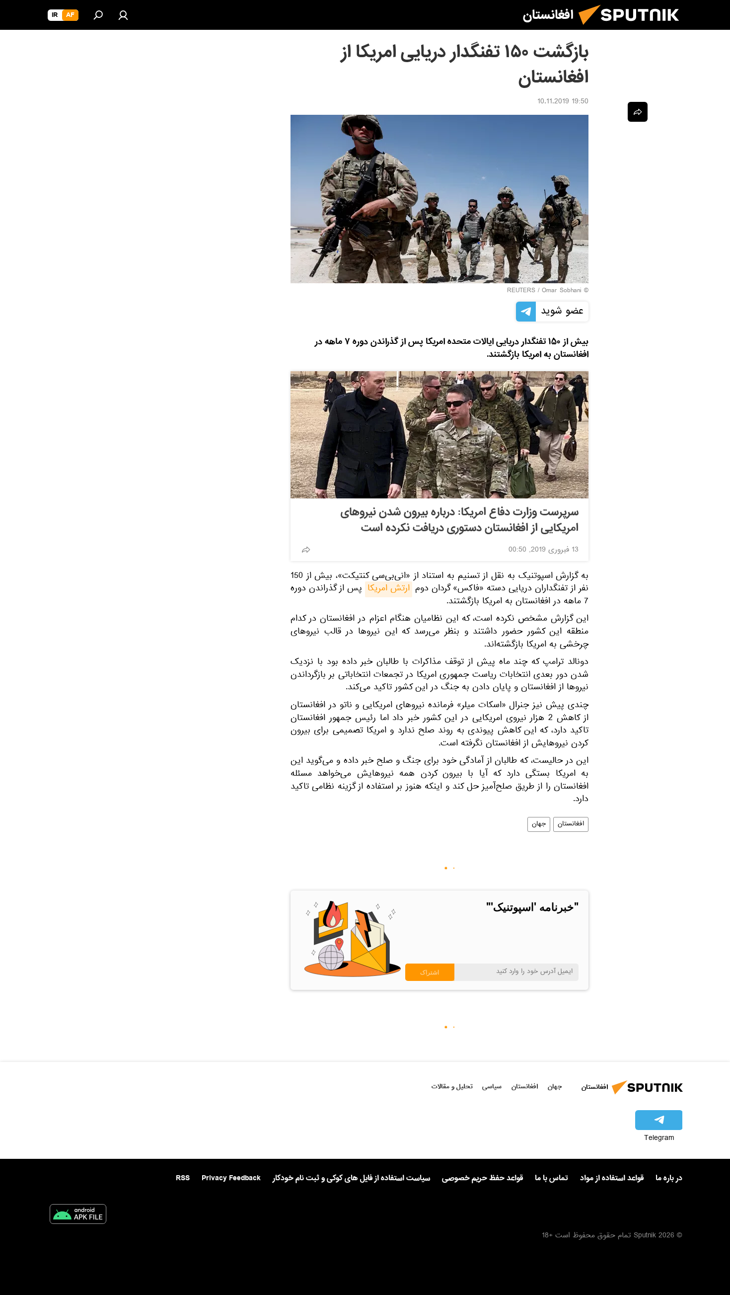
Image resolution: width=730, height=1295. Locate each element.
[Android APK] (78, 1216)
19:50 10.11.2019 (562, 102)
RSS (183, 1178)
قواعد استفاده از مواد (612, 1178)
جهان (539, 824)
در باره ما (669, 1178)
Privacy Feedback (231, 1178)
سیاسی (492, 1086)
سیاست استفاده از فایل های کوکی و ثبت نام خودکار (351, 1178)
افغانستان (571, 824)
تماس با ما (551, 1178)
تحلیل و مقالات (452, 1086)
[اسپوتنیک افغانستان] (632, 29)
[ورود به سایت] (123, 15)
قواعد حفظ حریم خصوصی (482, 1178)
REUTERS (521, 291)
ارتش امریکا (388, 589)
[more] (306, 550)
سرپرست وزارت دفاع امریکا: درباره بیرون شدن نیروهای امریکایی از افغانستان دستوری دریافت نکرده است (460, 520)
